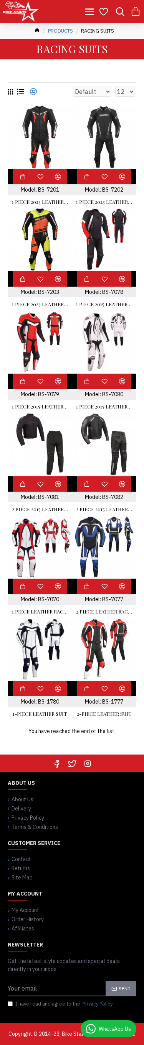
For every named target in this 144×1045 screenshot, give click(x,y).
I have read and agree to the (64, 1004)
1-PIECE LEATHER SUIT (40, 714)
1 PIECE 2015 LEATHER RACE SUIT (104, 304)
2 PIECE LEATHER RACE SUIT (104, 612)
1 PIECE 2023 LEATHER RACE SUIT (40, 202)
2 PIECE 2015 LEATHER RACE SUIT (40, 509)
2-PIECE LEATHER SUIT (104, 714)
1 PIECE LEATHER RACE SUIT (40, 612)
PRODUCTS (60, 31)
